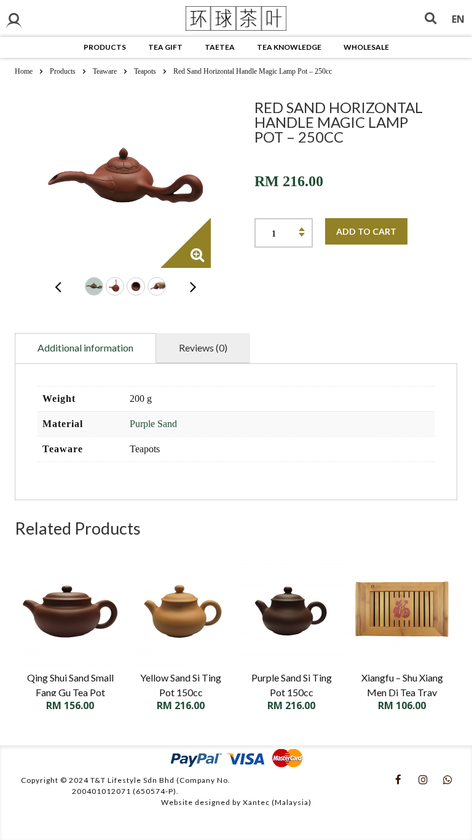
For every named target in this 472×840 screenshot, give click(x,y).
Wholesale (366, 47)
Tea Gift (165, 47)
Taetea (220, 47)
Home (24, 71)
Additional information (85, 347)
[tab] (85, 348)
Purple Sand (153, 423)
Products (105, 47)
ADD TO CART (366, 231)
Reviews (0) (203, 347)
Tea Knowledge (289, 47)
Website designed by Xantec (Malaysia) (236, 802)
